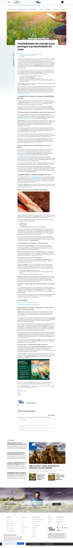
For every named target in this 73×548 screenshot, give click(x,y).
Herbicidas (34, 532)
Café (22, 523)
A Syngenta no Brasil (9, 521)
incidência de (31, 177)
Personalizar (7, 543)
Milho (23, 521)
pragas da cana (26, 158)
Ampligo (26, 260)
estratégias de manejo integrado (24, 93)
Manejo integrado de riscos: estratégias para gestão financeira (17, 443)
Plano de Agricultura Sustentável (60, 522)
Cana (18, 392)
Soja (22, 519)
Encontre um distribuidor (10, 531)
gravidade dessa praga (22, 236)
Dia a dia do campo (14, 5)
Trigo (22, 529)
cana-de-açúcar (46, 289)
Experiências (55, 9)
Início (9, 5)
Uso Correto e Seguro (60, 519)
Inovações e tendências (22, 9)
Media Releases (50, 519)
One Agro (41, 9)
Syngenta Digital (35, 527)
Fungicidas (34, 534)
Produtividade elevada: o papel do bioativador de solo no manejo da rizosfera (16, 473)
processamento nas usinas (36, 255)
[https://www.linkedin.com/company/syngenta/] (62, 528)
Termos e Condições (36, 544)
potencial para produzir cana (29, 70)
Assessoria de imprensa (50, 522)
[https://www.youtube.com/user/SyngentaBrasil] (65, 528)
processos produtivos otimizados (26, 118)
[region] (14, 539)
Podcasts (62, 9)
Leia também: (22, 56)
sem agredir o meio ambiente (36, 142)
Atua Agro (34, 529)
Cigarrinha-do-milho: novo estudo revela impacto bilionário (41, 477)
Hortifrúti (23, 531)
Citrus (23, 536)
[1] (40, 234)
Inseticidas (20, 393)
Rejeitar (14, 543)
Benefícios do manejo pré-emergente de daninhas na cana (28, 304)
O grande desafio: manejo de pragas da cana (28, 55)
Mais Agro (47, 386)
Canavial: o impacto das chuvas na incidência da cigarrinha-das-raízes (17, 463)
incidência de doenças (31, 230)
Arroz (23, 532)
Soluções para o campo (22, 390)
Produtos (19, 389)
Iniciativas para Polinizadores (62, 524)
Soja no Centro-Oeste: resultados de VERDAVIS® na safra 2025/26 (44, 467)
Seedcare (34, 536)
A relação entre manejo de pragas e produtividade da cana (30, 54)
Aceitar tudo (21, 543)
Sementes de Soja (35, 525)
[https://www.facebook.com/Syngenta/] (57, 528)
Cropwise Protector (43, 350)
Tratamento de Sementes (36, 521)
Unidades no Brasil (9, 529)
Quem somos (8, 519)
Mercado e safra (12, 9)
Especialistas (47, 9)
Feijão (23, 534)
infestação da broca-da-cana (37, 179)
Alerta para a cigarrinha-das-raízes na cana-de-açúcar (27, 302)
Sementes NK (34, 523)
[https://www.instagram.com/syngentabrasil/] (59, 528)
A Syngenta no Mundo (10, 523)
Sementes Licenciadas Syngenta (38, 519)
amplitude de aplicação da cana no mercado (34, 103)
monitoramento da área (22, 315)
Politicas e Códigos (9, 527)
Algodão (23, 525)
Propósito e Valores (9, 525)
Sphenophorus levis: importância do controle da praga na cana (16, 453)
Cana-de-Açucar (25, 527)
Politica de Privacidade (49, 544)
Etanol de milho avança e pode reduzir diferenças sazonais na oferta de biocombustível (60, 477)
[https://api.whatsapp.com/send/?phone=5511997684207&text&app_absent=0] (67, 528)
